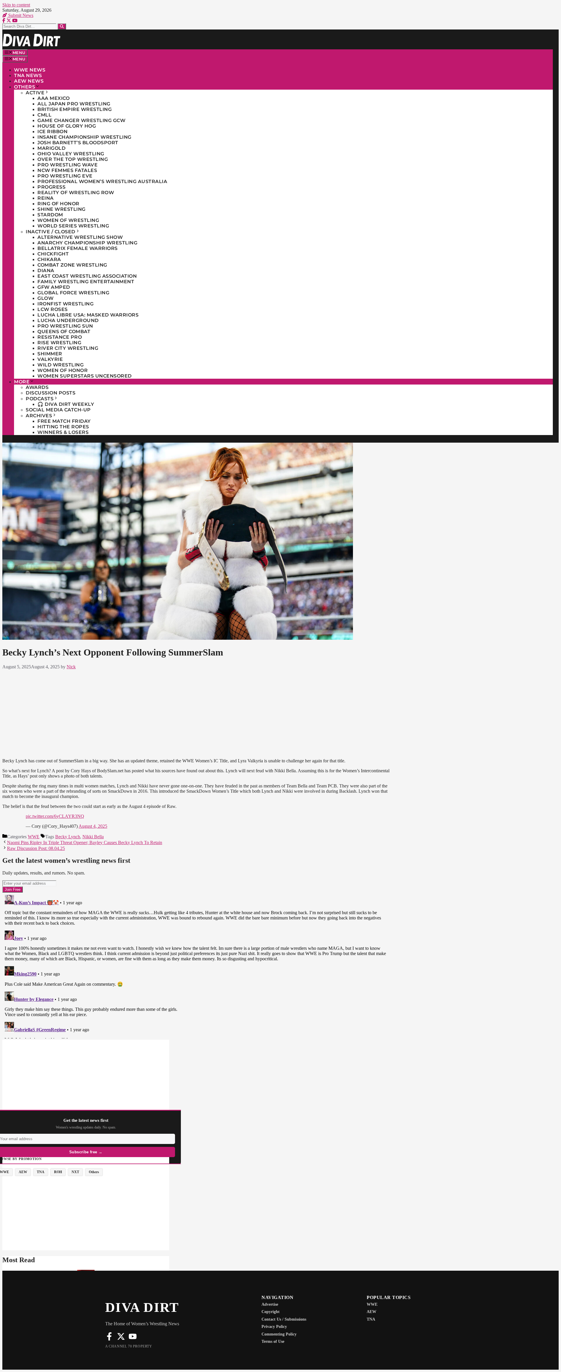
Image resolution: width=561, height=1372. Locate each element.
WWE (33, 836)
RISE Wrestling (59, 342)
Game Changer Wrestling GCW (81, 120)
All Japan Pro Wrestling (73, 104)
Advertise (270, 1304)
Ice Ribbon (52, 131)
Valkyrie (50, 359)
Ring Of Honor (58, 203)
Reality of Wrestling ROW (75, 192)
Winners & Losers (63, 432)
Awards (37, 387)
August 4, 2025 (93, 826)
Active (35, 92)
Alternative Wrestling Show (80, 237)
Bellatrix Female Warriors (77, 248)
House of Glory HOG (66, 126)
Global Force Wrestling (73, 292)
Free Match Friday (64, 421)
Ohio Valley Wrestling (70, 153)
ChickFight (53, 254)
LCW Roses (52, 309)
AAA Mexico (53, 98)
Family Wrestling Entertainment (85, 281)
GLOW (45, 298)
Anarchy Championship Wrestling (87, 243)
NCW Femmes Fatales (67, 170)
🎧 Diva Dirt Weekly (65, 404)
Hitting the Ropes (63, 426)
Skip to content (16, 4)
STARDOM (50, 215)
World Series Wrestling (73, 226)
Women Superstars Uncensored (84, 376)
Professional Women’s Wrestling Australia (102, 181)
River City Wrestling (67, 348)
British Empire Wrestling (74, 109)
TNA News (28, 75)
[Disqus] (197, 966)
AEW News (29, 81)
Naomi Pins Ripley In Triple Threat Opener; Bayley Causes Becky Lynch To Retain (84, 842)
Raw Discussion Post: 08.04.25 (36, 848)
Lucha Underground (68, 320)
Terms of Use (273, 1341)
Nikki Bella (93, 836)
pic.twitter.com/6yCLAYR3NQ (55, 816)
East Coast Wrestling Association (87, 276)
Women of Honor (62, 370)
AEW (371, 1312)
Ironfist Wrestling (65, 304)
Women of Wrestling (68, 220)
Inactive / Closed (50, 231)
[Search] (62, 26)
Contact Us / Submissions (284, 1319)
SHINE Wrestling (61, 209)
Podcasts (39, 398)
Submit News (20, 15)
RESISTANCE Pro (59, 337)
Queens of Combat (63, 331)
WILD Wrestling (60, 365)
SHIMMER (49, 354)
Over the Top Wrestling (72, 159)
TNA (371, 1319)
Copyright (271, 1312)
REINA (45, 198)
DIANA (45, 270)
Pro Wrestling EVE (65, 176)
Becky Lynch (67, 836)
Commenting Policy (279, 1334)
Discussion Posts (50, 393)
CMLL (44, 115)
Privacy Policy (274, 1326)
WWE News (29, 70)
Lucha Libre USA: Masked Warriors (87, 315)
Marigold (51, 148)
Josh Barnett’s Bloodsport (77, 142)
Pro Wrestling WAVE (67, 165)
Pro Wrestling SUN (65, 326)
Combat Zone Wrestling (72, 265)
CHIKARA (49, 259)
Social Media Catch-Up (58, 410)
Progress (51, 187)
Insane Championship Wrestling (84, 137)
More (22, 382)
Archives (39, 415)
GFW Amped (53, 287)
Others (24, 87)
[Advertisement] (197, 713)
